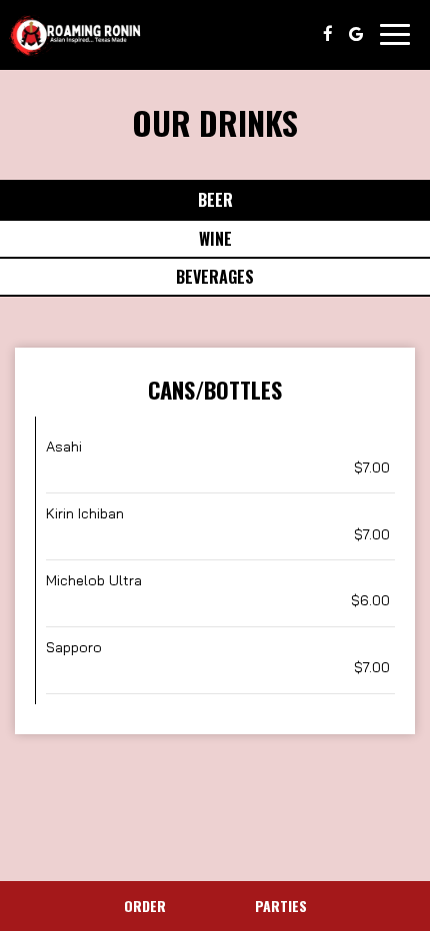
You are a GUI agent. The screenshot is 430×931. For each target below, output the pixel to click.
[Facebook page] (328, 34)
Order (145, 905)
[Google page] (356, 34)
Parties (281, 905)
